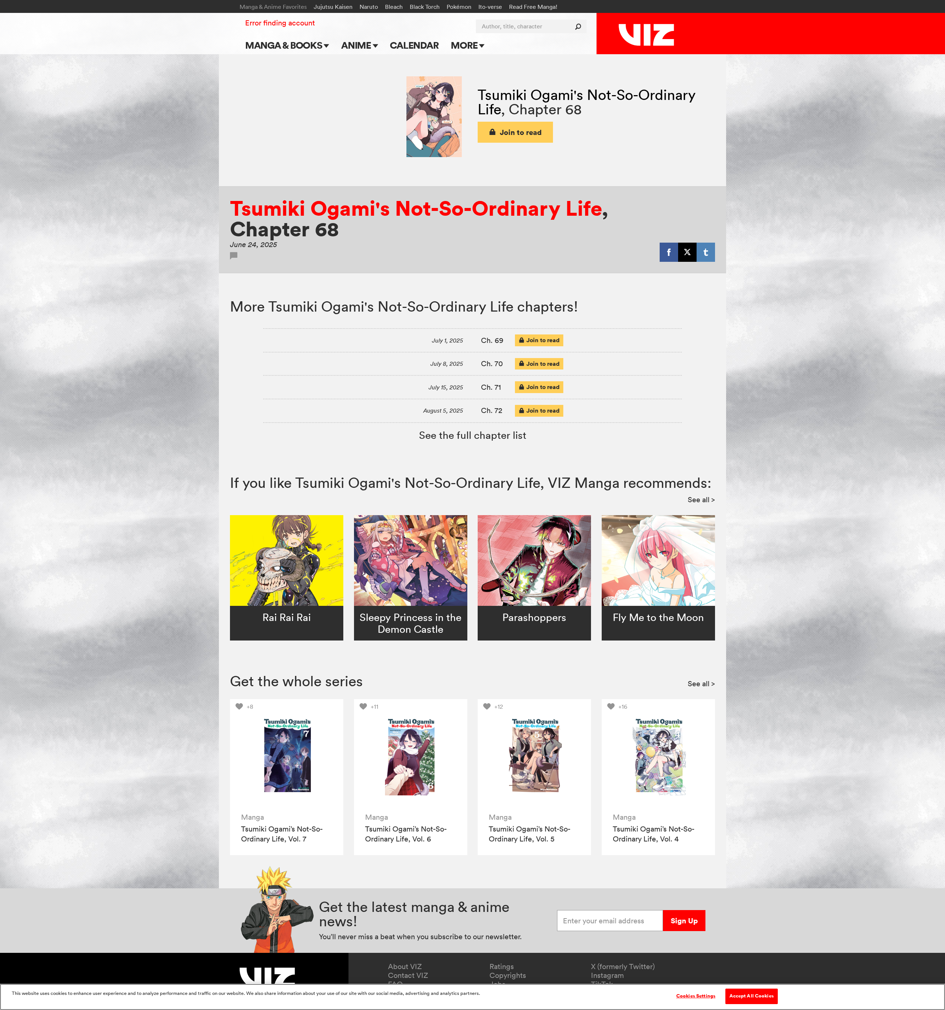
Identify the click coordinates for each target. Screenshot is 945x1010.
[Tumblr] (706, 252)
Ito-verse (490, 6)
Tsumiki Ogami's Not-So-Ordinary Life (586, 102)
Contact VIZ (408, 975)
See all (701, 499)
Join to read (521, 132)
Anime (357, 45)
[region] (472, 997)
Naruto (369, 6)
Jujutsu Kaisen (333, 6)
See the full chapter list (472, 435)
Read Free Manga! (533, 6)
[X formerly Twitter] (687, 252)
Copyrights (507, 975)
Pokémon (459, 6)
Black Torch (425, 6)
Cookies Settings (695, 996)
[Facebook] (669, 252)
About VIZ (405, 966)
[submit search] (580, 26)
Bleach (394, 6)
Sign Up (684, 921)
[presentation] (286, 755)
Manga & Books (284, 45)
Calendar (414, 45)
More (465, 45)
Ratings (501, 966)
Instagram (607, 975)
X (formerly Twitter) (623, 966)
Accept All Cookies (751, 996)
